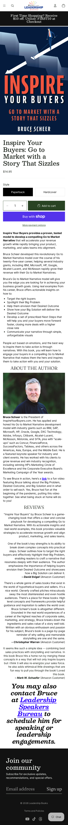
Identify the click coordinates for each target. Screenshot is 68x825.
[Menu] (4, 5)
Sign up (54, 789)
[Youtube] (27, 819)
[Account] (55, 6)
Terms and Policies (34, 810)
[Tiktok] (34, 819)
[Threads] (40, 819)
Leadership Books (38, 803)
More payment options (34, 225)
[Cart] (63, 6)
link (44, 478)
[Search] (12, 6)
